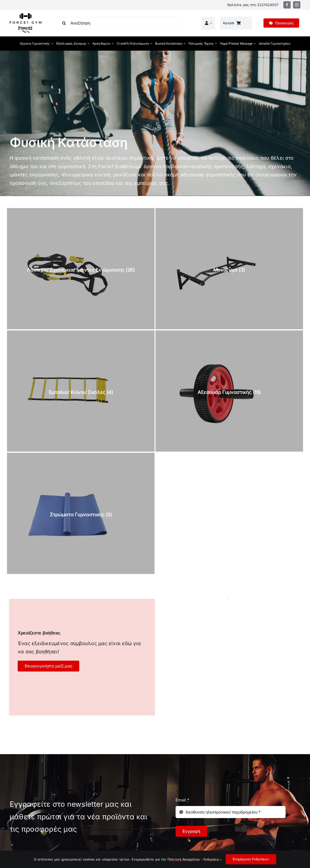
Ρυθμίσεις (211, 859)
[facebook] (287, 4)
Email (182, 800)
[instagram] (296, 4)
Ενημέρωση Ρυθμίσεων (251, 859)
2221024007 (268, 5)
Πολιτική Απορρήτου (184, 859)
